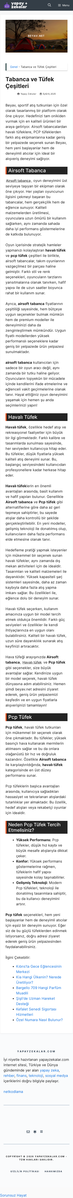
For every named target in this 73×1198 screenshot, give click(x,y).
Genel (14, 67)
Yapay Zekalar (28, 93)
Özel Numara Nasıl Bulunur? (39, 1020)
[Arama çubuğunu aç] (49, 5)
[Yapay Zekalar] (19, 5)
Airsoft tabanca (18, 181)
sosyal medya (56, 1075)
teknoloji (36, 1075)
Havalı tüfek (32, 662)
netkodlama (13, 1092)
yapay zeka (49, 1070)
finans (21, 1075)
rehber (9, 1075)
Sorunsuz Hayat (13, 1195)
